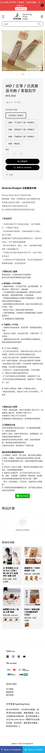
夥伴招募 (10, 695)
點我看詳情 (21, 8)
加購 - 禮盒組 (14, 143)
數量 (7, 149)
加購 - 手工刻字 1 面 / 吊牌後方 (21, 122)
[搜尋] (39, 23)
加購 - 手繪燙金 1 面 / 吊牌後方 (21, 136)
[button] (3, 16)
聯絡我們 (10, 692)
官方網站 (10, 689)
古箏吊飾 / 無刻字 (15, 115)
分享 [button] (11, 174)
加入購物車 (23, 161)
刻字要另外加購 (11, 110)
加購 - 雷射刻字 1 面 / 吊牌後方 (21, 129)
